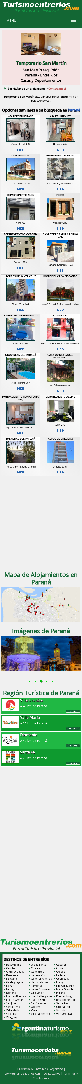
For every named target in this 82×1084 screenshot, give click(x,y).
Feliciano (11, 979)
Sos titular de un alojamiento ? (37, 88)
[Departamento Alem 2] (60, 422)
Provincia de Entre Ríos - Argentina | (41, 1069)
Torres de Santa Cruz (21, 276)
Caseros (61, 965)
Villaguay (11, 1017)
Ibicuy (59, 982)
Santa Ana (62, 1003)
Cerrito (10, 968)
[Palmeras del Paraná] (20, 464)
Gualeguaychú (15, 982)
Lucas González (40, 989)
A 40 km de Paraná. (34, 703)
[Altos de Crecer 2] (60, 464)
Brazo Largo (38, 965)
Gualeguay (62, 979)
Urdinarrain (63, 1007)
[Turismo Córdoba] (41, 1065)
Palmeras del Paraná (20, 438)
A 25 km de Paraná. (34, 754)
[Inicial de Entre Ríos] (41, 12)
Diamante (12, 975)
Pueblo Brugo (64, 996)
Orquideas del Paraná (20, 355)
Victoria (61, 1010)
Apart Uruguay (60, 116)
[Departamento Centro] (60, 180)
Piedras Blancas (16, 996)
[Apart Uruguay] (60, 141)
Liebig (10, 989)
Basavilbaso (13, 965)
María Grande (64, 989)
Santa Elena (13, 1007)
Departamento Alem (20, 195)
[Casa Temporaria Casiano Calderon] (60, 262)
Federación (38, 975)
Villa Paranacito (40, 1014)
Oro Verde (37, 993)
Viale (34, 1010)
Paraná (60, 993)
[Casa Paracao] (20, 180)
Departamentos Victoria (21, 234)
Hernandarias (39, 982)
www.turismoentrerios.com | (24, 1073)
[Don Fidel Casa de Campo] (60, 301)
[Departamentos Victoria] (20, 259)
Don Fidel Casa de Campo (60, 276)
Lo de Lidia (60, 315)
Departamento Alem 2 (60, 396)
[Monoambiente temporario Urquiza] (20, 424)
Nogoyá (11, 993)
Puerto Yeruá (39, 1000)
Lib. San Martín (65, 986)
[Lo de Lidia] (60, 340)
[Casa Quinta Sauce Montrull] (60, 382)
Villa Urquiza (64, 1014)
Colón (60, 968)
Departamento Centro (60, 155)
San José (11, 1003)
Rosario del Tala (66, 1000)
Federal (61, 975)
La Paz (10, 986)
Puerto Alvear (14, 1000)
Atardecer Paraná (20, 116)
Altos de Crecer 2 (60, 438)
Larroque (37, 986)
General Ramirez (41, 979)
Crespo (60, 972)
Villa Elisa (11, 1014)
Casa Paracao (20, 155)
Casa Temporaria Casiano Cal (60, 235)
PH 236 (60, 195)
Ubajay (35, 1007)
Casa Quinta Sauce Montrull (60, 356)
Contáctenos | (53, 1073)
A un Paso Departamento (21, 315)
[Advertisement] (41, 523)
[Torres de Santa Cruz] (20, 301)
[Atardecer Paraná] (20, 141)
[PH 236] (60, 220)
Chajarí (35, 968)
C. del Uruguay (15, 972)
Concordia (37, 972)
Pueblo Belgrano (41, 996)
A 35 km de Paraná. (34, 720)
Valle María (13, 1010)
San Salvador (39, 1003)
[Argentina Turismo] (41, 1043)
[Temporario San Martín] (41, 56)
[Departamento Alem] (20, 220)
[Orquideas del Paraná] (20, 380)
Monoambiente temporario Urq (20, 398)
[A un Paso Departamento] (20, 340)
